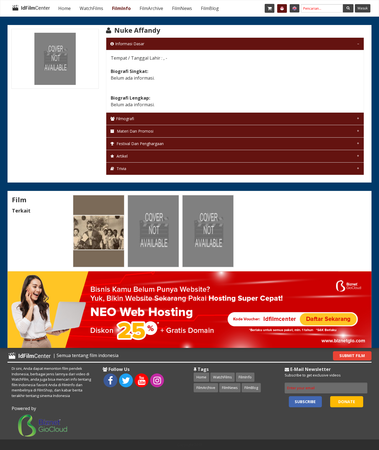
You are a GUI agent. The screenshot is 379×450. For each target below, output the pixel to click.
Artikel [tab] (121, 156)
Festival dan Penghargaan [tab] (139, 143)
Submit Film (352, 355)
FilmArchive (151, 8)
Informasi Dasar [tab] (129, 43)
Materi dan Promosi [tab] (134, 131)
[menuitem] (64, 8)
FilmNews (182, 8)
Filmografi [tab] (125, 118)
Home (64, 8)
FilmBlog (210, 8)
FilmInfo (121, 8)
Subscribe (305, 401)
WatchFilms (91, 8)
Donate (346, 401)
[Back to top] (361, 415)
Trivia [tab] (120, 168)
